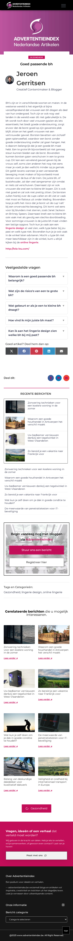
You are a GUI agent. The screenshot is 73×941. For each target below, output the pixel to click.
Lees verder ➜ (11, 658)
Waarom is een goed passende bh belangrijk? (36, 278)
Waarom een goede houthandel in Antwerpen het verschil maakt (45, 421)
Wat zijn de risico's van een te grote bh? (36, 293)
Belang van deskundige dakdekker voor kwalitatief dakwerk (18, 781)
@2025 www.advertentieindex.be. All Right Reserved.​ (37, 935)
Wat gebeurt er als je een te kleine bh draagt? (36, 307)
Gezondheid (36, 57)
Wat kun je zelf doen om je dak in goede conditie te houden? (35, 502)
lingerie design (15, 228)
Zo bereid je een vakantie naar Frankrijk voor (45, 453)
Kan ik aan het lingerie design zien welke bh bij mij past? (36, 333)
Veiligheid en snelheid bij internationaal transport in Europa (53, 781)
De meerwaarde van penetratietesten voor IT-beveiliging (31, 510)
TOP (66, 931)
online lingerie (29, 242)
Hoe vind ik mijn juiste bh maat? (36, 320)
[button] (63, 5)
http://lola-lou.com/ (17, 248)
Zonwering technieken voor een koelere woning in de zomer (44, 405)
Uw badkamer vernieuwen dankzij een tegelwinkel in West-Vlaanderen (43, 438)
